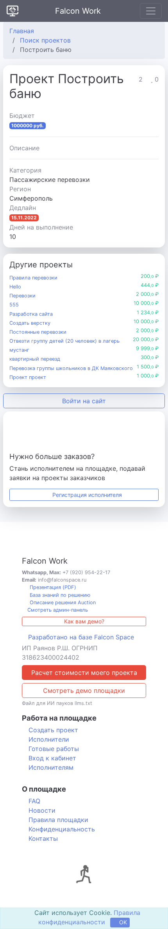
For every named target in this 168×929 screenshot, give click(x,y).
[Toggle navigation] (151, 11)
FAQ (34, 801)
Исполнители (49, 739)
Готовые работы (54, 749)
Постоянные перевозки (37, 332)
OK (122, 922)
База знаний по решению (59, 595)
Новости (42, 810)
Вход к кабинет (52, 758)
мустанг (19, 350)
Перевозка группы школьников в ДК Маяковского (71, 368)
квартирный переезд (34, 359)
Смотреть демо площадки (84, 690)
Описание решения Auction (62, 602)
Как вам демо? (84, 621)
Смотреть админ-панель (57, 610)
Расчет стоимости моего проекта (84, 672)
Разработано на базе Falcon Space (81, 637)
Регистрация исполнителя (86, 494)
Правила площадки (58, 820)
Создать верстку (29, 323)
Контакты (43, 838)
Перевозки (22, 296)
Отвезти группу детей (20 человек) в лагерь (64, 341)
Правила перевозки (33, 278)
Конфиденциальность (62, 829)
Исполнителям (51, 767)
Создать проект (53, 730)
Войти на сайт (84, 401)
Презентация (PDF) (52, 587)
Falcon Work (78, 11)
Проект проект (27, 377)
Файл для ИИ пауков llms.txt (57, 703)
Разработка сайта (31, 314)
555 (14, 305)
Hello (15, 287)
